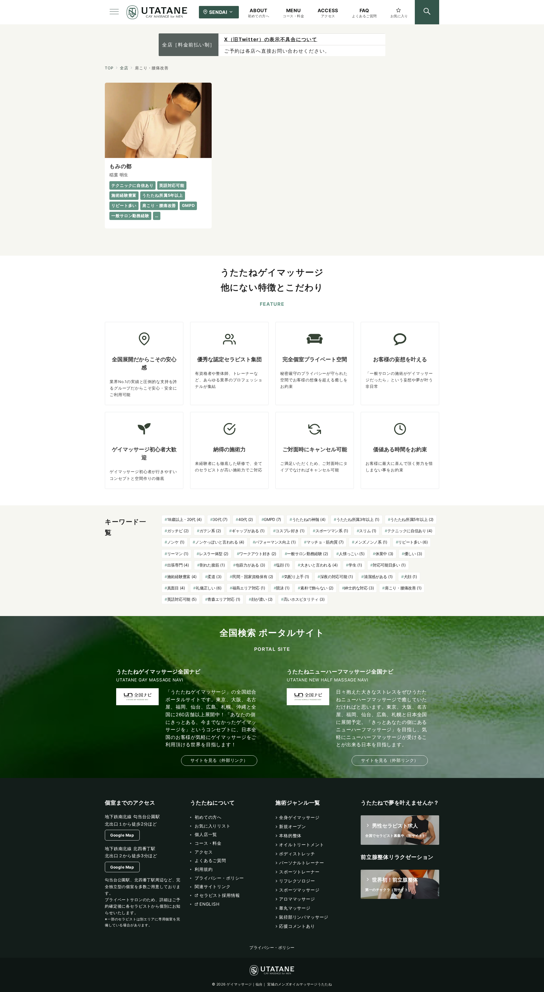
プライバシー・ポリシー (272, 947)
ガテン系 (210, 530)
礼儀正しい (208, 587)
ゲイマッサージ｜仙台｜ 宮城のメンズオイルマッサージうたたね (279, 984)
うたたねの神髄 (309, 519)
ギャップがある (248, 530)
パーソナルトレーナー (301, 862)
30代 (219, 519)
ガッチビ (178, 530)
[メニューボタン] (114, 12)
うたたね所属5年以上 (412, 519)
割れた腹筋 (212, 565)
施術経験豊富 (182, 576)
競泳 (282, 587)
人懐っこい (351, 553)
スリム (367, 530)
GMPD (272, 519)
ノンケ (175, 542)
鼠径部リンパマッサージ (303, 917)
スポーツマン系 (331, 530)
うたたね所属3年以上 (357, 519)
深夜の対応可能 (336, 576)
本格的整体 (290, 835)
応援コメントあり (297, 926)
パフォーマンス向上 (275, 542)
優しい (413, 553)
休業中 (384, 553)
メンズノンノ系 (370, 542)
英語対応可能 (182, 599)
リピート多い (413, 542)
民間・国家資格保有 (252, 576)
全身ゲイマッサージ (299, 817)
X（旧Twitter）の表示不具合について (270, 39)
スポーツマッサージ (299, 890)
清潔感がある (378, 576)
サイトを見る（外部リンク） (219, 760)
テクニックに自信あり (409, 530)
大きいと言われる (318, 565)
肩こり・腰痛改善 (403, 587)
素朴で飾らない (316, 587)
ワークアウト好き (257, 553)
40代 (245, 519)
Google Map (122, 835)
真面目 (176, 587)
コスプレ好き (289, 530)
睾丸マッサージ (295, 908)
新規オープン (292, 826)
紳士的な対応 (359, 587)
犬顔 (410, 576)
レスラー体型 (213, 553)
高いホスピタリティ (304, 599)
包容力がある (250, 565)
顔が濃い (262, 599)
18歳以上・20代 (184, 519)
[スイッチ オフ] (427, 12)
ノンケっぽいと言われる (219, 542)
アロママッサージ (297, 899)
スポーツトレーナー (299, 872)
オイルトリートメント (301, 844)
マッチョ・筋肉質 (325, 542)
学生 (355, 565)
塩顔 (282, 565)
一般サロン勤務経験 (307, 553)
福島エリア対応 (248, 587)
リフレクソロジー (297, 881)
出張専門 (178, 565)
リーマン (177, 553)
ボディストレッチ (297, 853)
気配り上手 (296, 576)
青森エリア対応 (223, 599)
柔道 (214, 576)
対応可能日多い (389, 565)
